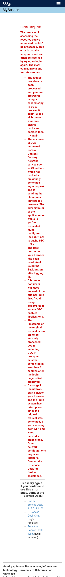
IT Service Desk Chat (34, 513)
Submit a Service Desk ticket (35, 529)
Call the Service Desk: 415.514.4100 (36, 504)
